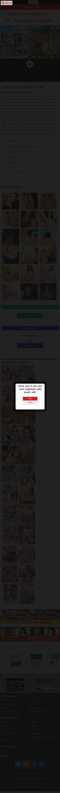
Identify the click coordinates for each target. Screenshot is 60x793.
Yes (30, 399)
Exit (30, 402)
